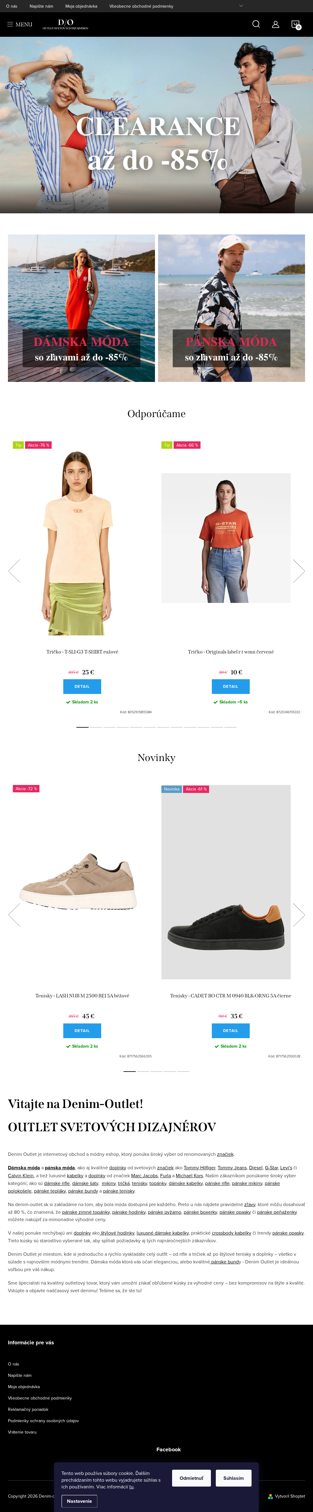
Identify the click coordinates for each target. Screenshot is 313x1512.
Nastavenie (79, 1501)
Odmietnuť (191, 1478)
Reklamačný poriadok (28, 1409)
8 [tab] (177, 727)
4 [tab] (123, 727)
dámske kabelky (186, 1183)
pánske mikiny (247, 1183)
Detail (82, 686)
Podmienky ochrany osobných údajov (43, 1421)
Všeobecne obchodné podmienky (141, 6)
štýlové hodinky (117, 1232)
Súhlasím (233, 1478)
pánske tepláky (50, 1190)
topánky (157, 1183)
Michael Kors (189, 1175)
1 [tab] (82, 727)
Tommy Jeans (232, 1167)
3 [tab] (109, 727)
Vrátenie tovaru (22, 1432)
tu (131, 1486)
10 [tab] (203, 727)
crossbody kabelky (231, 1232)
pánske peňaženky (277, 1212)
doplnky (117, 1167)
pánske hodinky (128, 1212)
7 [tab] (163, 727)
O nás (11, 6)
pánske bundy (83, 1190)
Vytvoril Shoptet (290, 1496)
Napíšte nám (41, 6)
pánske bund (224, 1261)
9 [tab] (190, 727)
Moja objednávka (81, 6)
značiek (225, 1154)
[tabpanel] (82, 578)
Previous (14, 571)
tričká (124, 1183)
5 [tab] (136, 727)
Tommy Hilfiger (199, 1167)
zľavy (249, 1204)
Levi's (286, 1167)
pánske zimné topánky (86, 1212)
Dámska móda (24, 1167)
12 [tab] (230, 727)
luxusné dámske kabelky (163, 1232)
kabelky (75, 1175)
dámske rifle (57, 1183)
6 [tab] (150, 727)
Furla (165, 1175)
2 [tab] (96, 727)
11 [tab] (217, 727)
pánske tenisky (118, 1190)
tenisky (139, 1183)
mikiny (109, 1183)
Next (299, 571)
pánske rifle (217, 1183)
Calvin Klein (21, 1175)
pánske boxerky (200, 1212)
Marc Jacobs (144, 1175)
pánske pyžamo (164, 1212)
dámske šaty (85, 1183)
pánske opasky (235, 1212)
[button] (20, 125)
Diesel (256, 1167)
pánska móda (60, 1167)
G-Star (271, 1167)
